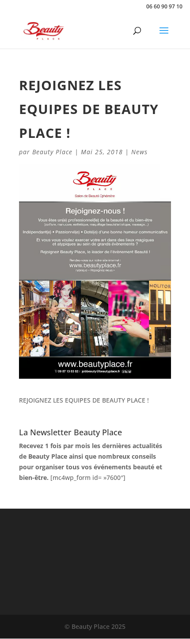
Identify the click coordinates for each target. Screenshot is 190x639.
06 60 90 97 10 (164, 6)
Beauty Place (52, 152)
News (139, 152)
